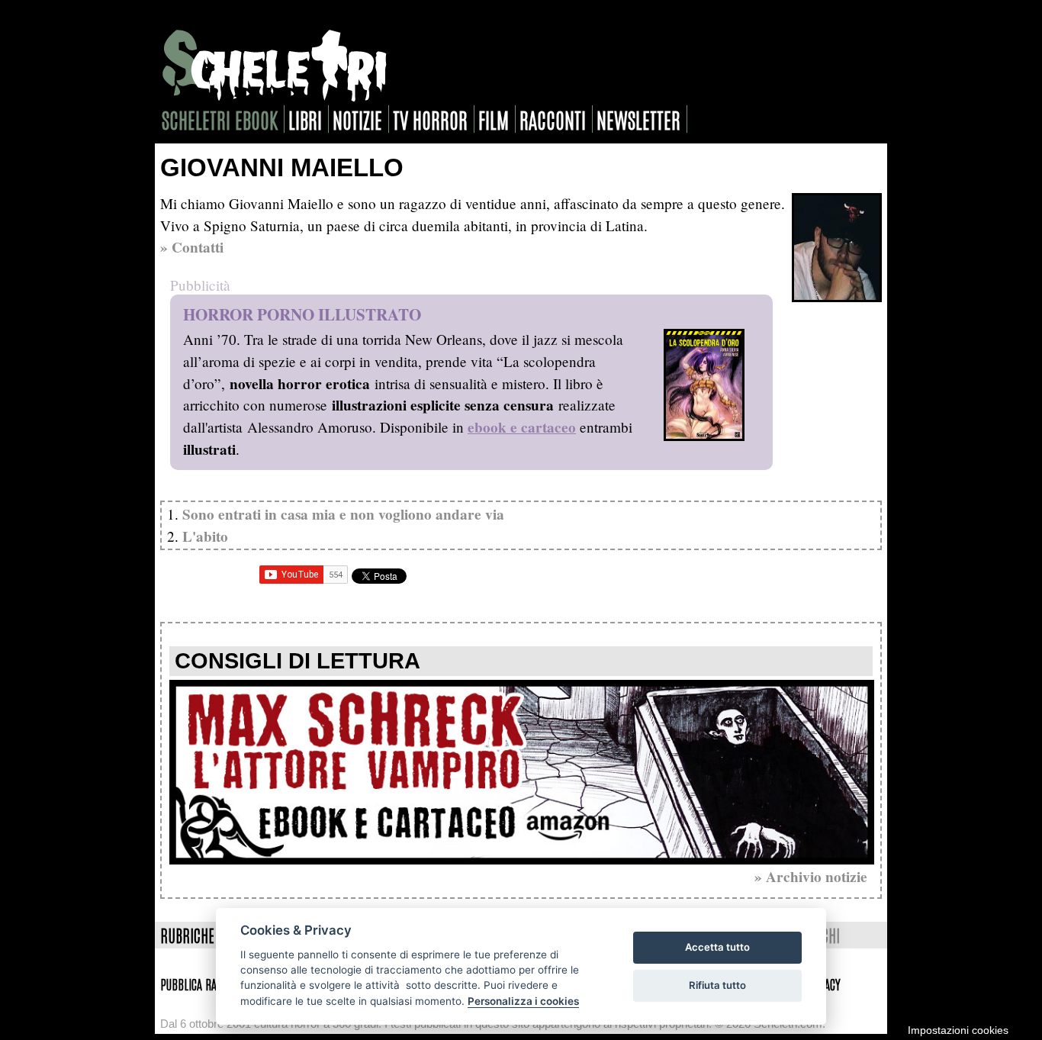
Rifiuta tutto (717, 985)
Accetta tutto (717, 947)
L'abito (205, 536)
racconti (552, 119)
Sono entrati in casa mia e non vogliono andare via (343, 514)
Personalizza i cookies (523, 1001)
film (493, 119)
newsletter (638, 119)
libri (305, 119)
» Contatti (192, 247)
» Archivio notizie (810, 876)
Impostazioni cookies (958, 1030)
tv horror (430, 119)
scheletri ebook (220, 119)
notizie (357, 119)
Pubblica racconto (204, 983)
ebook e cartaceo (522, 427)
